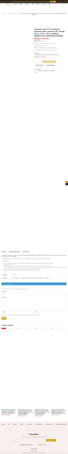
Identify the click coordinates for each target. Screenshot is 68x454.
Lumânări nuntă (46, 70)
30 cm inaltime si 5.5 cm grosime (18, 278)
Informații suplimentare (14, 251)
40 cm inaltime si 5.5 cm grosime (43, 278)
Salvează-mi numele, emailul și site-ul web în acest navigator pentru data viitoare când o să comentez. (21, 315)
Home (4, 13)
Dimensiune (36, 53)
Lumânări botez (10, 13)
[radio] (40, 55)
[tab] (4, 252)
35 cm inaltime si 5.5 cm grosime (30, 278)
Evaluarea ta (4, 291)
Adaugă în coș (50, 61)
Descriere (4, 251)
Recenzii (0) (26, 251)
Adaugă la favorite (39, 65)
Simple (16, 13)
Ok (51, 1)
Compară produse (51, 65)
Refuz (54, 1)
